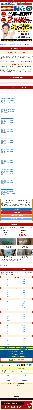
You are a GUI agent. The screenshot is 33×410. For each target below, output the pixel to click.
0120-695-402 (26, 4)
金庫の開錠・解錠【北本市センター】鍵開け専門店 (7, 169)
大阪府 (23, 316)
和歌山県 (8, 320)
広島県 (23, 327)
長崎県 (8, 340)
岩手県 (8, 281)
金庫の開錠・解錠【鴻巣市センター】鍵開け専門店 (7, 142)
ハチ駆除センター (16, 396)
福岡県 (8, 338)
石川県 (8, 303)
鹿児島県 (8, 344)
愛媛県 (23, 331)
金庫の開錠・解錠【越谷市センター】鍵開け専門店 (7, 151)
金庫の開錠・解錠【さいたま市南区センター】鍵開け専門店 (8, 109)
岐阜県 (8, 307)
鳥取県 (8, 325)
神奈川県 (8, 296)
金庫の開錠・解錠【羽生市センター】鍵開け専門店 (7, 140)
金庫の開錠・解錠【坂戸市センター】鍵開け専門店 (7, 180)
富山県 (23, 301)
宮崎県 (23, 342)
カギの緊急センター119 (16, 212)
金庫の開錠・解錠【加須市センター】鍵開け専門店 (7, 129)
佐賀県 (23, 338)
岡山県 (8, 327)
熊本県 (23, 340)
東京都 (23, 294)
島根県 (23, 325)
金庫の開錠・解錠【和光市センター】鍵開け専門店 (7, 162)
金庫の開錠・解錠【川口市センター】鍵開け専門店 (7, 120)
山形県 (23, 283)
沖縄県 (23, 344)
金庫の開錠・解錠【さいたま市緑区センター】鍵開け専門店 (8, 111)
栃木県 (23, 290)
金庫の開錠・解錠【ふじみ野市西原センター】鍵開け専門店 (8, 193)
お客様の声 (8, 375)
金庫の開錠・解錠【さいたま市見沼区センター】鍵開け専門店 (8, 100)
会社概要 (24, 375)
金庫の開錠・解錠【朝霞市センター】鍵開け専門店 (7, 160)
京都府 (8, 316)
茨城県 (8, 290)
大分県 (8, 342)
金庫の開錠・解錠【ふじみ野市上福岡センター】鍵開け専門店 (8, 191)
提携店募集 (8, 380)
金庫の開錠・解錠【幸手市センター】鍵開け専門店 (7, 182)
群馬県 (8, 292)
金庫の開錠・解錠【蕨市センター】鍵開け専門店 (6, 153)
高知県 (8, 333)
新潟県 (8, 301)
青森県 (23, 279)
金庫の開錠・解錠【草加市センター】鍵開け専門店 (7, 149)
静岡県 (23, 307)
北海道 (8, 279)
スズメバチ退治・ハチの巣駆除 (16, 215)
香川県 (8, 331)
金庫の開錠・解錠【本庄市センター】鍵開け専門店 (7, 131)
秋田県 (8, 283)
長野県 (23, 305)
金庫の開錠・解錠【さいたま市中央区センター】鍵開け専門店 (8, 102)
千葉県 (8, 294)
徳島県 (23, 329)
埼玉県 (21, 44)
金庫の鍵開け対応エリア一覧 (14, 44)
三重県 (8, 314)
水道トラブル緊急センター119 (16, 218)
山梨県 (8, 305)
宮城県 (23, 281)
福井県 (23, 303)
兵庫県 (8, 318)
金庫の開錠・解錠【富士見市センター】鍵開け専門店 (7, 173)
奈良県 (23, 318)
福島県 (8, 285)
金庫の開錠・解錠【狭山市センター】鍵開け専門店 (7, 138)
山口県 (8, 329)
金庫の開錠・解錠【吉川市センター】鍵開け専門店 (7, 189)
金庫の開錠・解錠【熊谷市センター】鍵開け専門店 (7, 118)
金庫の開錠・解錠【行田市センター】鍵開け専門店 (7, 122)
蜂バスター (16, 393)
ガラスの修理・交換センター (16, 209)
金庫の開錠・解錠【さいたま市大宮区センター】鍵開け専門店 (8, 98)
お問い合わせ (24, 380)
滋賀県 (23, 314)
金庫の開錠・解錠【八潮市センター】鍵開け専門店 (7, 171)
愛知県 (8, 309)
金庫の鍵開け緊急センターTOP (4, 44)
